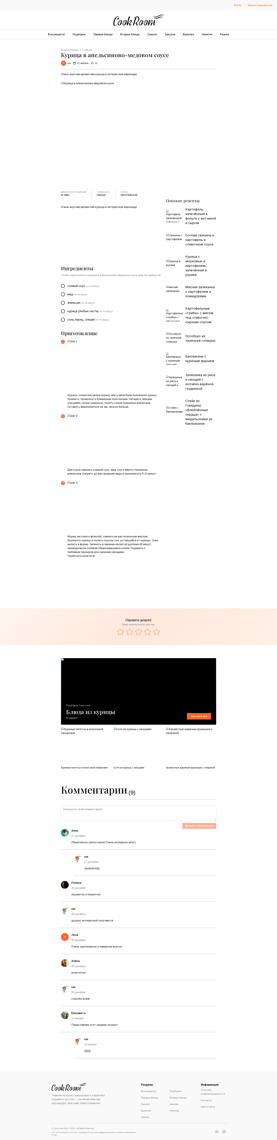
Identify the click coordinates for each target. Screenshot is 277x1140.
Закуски (170, 34)
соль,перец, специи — (88, 319)
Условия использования (126, 1132)
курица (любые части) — (90, 311)
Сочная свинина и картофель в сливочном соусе (199, 239)
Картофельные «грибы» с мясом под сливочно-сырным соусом (199, 315)
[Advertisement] (112, 233)
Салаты (152, 34)
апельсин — (81, 302)
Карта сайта (208, 1107)
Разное (224, 34)
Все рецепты (56, 34)
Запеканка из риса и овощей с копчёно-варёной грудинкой (200, 381)
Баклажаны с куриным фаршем (199, 359)
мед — (77, 294)
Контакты (206, 1100)
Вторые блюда (130, 34)
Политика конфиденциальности (213, 1092)
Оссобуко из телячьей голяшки (200, 338)
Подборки (79, 34)
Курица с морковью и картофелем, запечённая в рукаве (196, 266)
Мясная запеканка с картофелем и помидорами (200, 291)
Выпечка (188, 34)
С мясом (87, 50)
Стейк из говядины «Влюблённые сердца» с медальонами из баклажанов (198, 412)
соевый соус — (83, 286)
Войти (237, 5)
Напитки (207, 34)
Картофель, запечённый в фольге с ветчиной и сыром (200, 216)
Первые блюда (103, 34)
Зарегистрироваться (260, 5)
